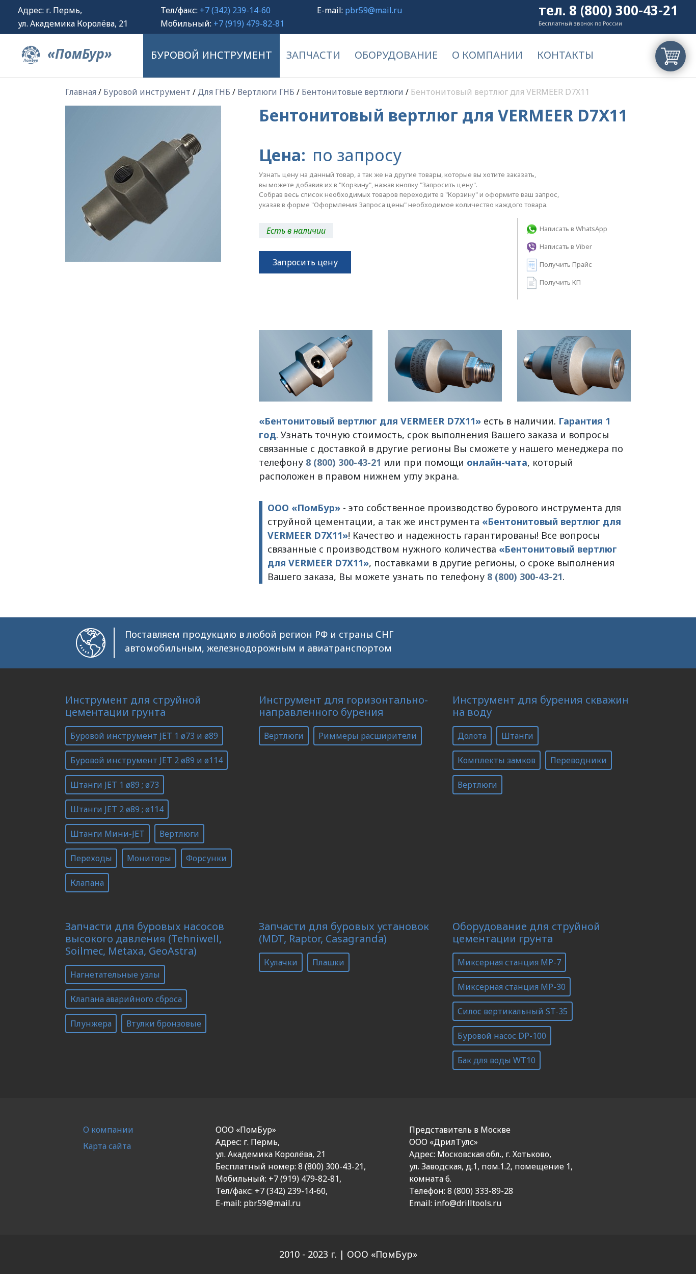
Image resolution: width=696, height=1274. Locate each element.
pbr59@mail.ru (373, 10)
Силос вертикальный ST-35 (513, 1011)
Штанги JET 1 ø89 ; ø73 (114, 784)
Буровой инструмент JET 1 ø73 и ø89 (144, 735)
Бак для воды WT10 (497, 1060)
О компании (487, 55)
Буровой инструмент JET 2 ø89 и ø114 (146, 760)
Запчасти (313, 55)
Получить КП (559, 282)
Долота (472, 735)
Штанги (517, 735)
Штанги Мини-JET (107, 833)
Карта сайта (107, 1146)
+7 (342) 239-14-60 (235, 10)
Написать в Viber (565, 246)
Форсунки (206, 858)
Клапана (87, 882)
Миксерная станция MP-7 (509, 962)
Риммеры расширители (367, 735)
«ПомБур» (78, 53)
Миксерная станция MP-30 (512, 986)
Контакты (565, 55)
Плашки (328, 962)
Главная (80, 91)
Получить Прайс (565, 264)
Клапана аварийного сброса (126, 999)
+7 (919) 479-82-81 (248, 23)
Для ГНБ (214, 91)
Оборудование (396, 55)
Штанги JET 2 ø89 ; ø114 (117, 809)
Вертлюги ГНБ (266, 91)
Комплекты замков (497, 760)
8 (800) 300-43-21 (623, 10)
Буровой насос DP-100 (502, 1035)
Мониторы (149, 858)
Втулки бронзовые (163, 1023)
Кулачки (281, 962)
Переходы (91, 858)
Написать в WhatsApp (572, 228)
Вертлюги (179, 833)
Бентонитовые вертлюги (353, 91)
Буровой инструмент (211, 55)
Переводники (578, 760)
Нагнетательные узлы (115, 974)
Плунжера (91, 1023)
